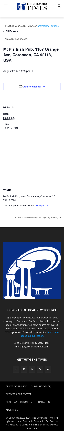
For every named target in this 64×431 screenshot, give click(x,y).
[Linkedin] (32, 369)
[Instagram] (24, 369)
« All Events (10, 31)
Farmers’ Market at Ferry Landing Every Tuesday (37, 217)
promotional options (48, 25)
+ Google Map (41, 205)
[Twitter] (40, 369)
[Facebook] (16, 369)
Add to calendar (32, 86)
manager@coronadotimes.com (32, 346)
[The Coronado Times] (32, 6)
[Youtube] (48, 369)
